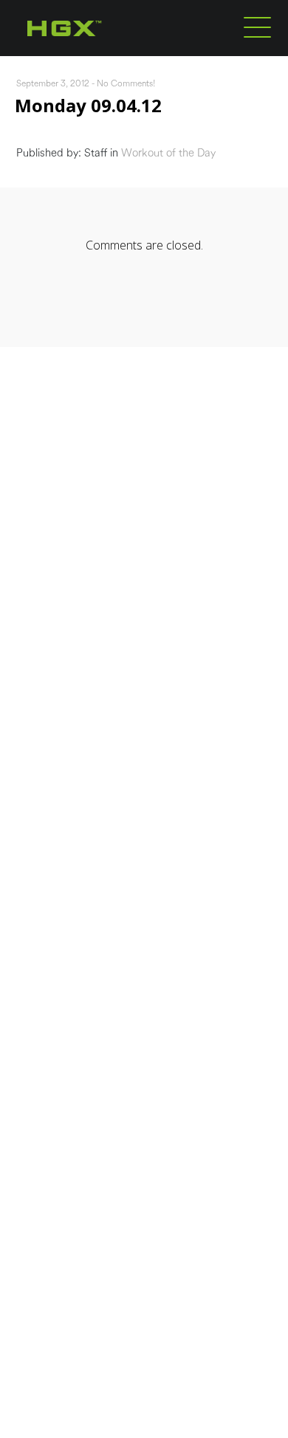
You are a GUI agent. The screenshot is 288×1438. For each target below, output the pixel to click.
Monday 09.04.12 (88, 105)
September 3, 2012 (52, 83)
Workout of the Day (168, 153)
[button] (257, 26)
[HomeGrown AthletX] (93, 53)
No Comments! (126, 83)
